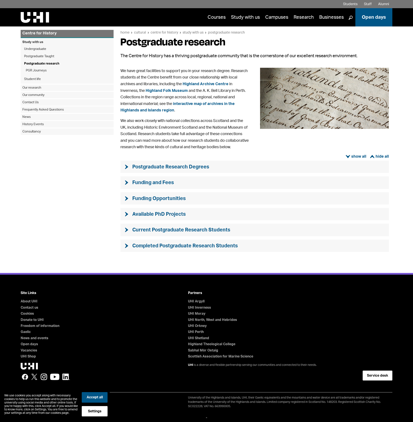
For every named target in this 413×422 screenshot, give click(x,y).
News (26, 117)
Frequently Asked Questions (43, 109)
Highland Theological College (211, 344)
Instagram (44, 377)
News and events (34, 338)
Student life (32, 79)
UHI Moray (196, 313)
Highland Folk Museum (167, 91)
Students (350, 4)
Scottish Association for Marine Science (220, 356)
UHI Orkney (197, 326)
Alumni (383, 4)
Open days (374, 17)
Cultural (140, 32)
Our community (33, 95)
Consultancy (31, 131)
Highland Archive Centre (205, 84)
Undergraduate (35, 49)
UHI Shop (28, 356)
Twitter (34, 377)
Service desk (377, 375)
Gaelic (26, 332)
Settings (95, 411)
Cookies (27, 313)
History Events (33, 124)
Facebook (25, 377)
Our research (31, 87)
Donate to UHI (32, 320)
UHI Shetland (198, 338)
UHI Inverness (199, 307)
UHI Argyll (196, 301)
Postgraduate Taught (39, 56)
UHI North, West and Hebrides (212, 320)
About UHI (29, 301)
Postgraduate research (226, 32)
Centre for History (164, 32)
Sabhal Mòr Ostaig (203, 350)
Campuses (276, 17)
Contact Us (30, 102)
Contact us (29, 307)
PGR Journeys (36, 70)
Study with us (245, 17)
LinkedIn (66, 377)
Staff (368, 4)
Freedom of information (40, 326)
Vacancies (29, 350)
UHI (190, 365)
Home (124, 32)
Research (304, 17)
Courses (217, 17)
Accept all (95, 397)
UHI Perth (196, 332)
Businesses (331, 17)
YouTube (54, 377)
